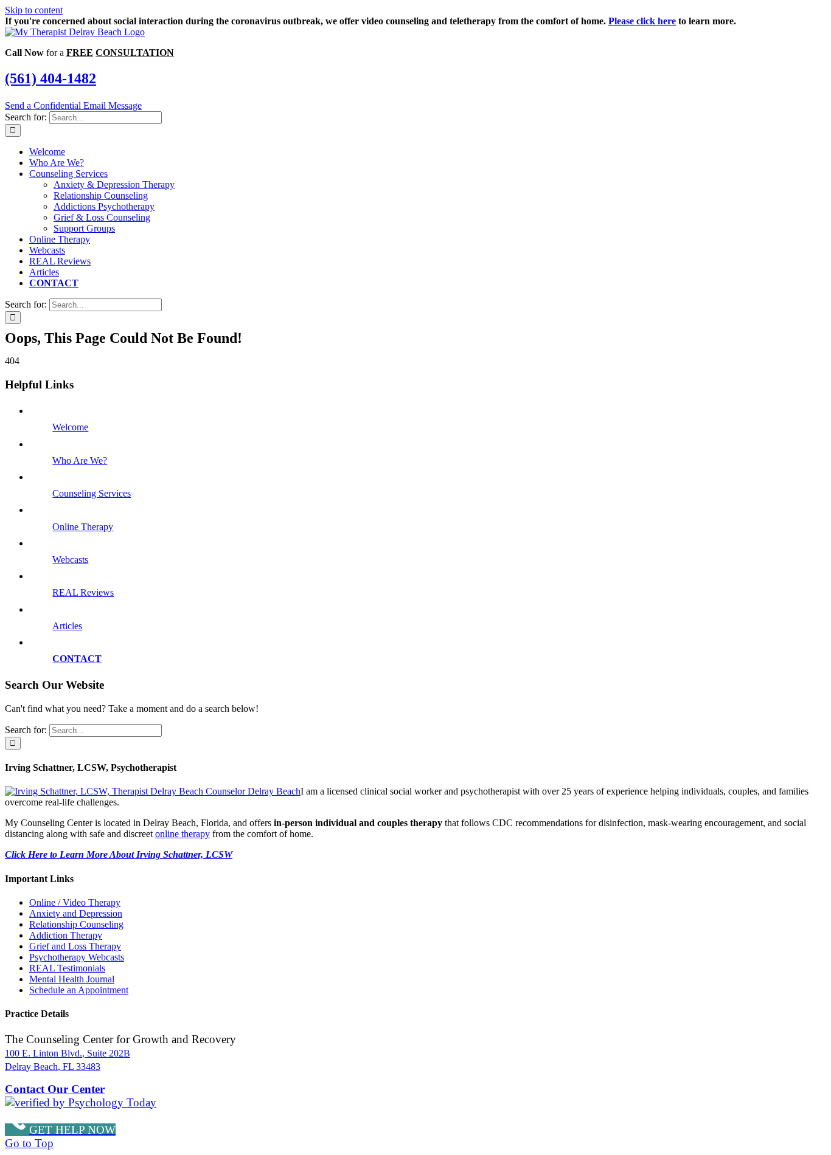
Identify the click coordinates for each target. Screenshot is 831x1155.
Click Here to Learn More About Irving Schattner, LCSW (118, 854)
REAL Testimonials (67, 968)
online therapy (182, 834)
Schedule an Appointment (78, 990)
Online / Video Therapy (74, 902)
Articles (67, 626)
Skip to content (34, 10)
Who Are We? (79, 460)
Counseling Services (91, 493)
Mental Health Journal (71, 979)
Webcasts (70, 559)
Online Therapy (82, 527)
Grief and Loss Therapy (75, 946)
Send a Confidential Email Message (73, 105)
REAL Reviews (83, 592)
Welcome (70, 427)
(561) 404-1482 (50, 78)
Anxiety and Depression (75, 913)
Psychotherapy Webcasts (76, 957)
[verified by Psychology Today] (80, 1102)
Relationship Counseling (76, 924)
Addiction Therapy (65, 935)
